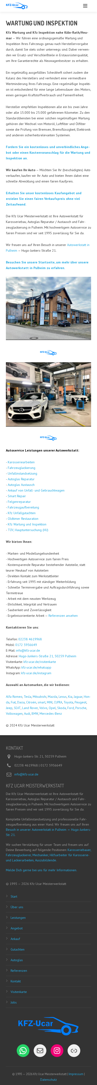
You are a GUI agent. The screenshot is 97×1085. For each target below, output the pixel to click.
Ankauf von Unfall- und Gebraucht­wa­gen (36, 490)
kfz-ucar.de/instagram (36, 673)
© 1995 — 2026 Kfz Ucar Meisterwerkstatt (36, 884)
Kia (70, 696)
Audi (27, 713)
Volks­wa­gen (14, 713)
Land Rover (30, 708)
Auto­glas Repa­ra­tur (21, 479)
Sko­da (61, 708)
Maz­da (52, 696)
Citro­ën (31, 702)
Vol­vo (43, 708)
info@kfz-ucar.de (28, 650)
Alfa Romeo (14, 696)
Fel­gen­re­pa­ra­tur (19, 502)
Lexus (63, 696)
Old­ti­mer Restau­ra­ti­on (23, 518)
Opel (52, 708)
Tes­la (27, 696)
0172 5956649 (26, 645)
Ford (70, 708)
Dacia (21, 702)
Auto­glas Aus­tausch (21, 485)
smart (41, 702)
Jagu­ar (78, 696)
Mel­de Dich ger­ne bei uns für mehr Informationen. (41, 870)
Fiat (13, 702)
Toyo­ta (68, 702)
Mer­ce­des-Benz (51, 713)
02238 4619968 (30, 639)
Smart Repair (17, 496)
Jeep (9, 708)
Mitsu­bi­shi (39, 696)
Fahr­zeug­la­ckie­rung (21, 468)
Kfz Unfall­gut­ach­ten (22, 513)
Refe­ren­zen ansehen (63, 615)
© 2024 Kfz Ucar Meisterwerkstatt (30, 725)
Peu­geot (80, 702)
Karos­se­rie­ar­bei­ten (21, 462)
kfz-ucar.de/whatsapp (36, 667)
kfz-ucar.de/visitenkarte (40, 662)
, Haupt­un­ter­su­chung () (28, 530)
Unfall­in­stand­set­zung (22, 473)
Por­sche (80, 708)
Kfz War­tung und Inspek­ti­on (27, 524)
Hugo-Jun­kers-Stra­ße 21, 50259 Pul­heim (47, 656)
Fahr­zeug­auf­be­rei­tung (23, 507)
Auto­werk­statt (67, 450)
